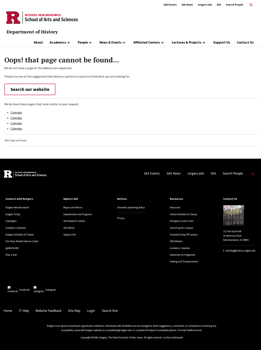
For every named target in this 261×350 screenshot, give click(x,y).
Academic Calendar (16, 227)
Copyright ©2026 (89, 337)
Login (91, 311)
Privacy (121, 218)
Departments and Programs (77, 214)
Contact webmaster (173, 337)
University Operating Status (131, 207)
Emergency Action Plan (182, 220)
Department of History (32, 32)
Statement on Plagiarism (182, 254)
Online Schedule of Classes (183, 214)
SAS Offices (69, 227)
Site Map (74, 311)
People (83, 42)
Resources (175, 207)
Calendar (16, 112)
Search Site (110, 311)
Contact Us (245, 42)
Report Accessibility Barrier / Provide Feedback (172, 330)
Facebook (24, 289)
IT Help (24, 311)
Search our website (30, 89)
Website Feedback (48, 311)
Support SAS (69, 234)
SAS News (187, 4)
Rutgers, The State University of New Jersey (121, 337)
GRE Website (176, 241)
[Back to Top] (252, 340)
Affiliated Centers (146, 42)
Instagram (50, 289)
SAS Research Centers (74, 220)
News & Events (111, 42)
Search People (234, 4)
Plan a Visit (11, 254)
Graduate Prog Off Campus (184, 234)
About (38, 42)
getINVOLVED (12, 248)
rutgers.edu (205, 4)
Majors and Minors (72, 207)
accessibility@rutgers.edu (119, 330)
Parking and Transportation (184, 261)
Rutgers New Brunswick (17, 207)
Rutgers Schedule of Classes (20, 234)
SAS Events (170, 4)
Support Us (221, 42)
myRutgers (11, 220)
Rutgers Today (13, 214)
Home (7, 311)
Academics (58, 42)
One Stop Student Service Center (22, 241)
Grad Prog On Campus (181, 227)
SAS (219, 4)
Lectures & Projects (186, 42)
